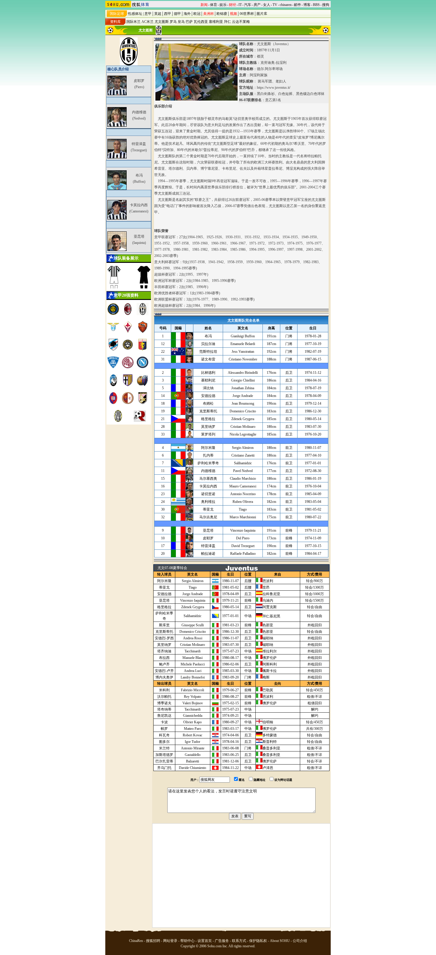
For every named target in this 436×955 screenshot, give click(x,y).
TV (275, 5)
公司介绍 (300, 941)
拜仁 (227, 22)
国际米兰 (133, 22)
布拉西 (164, 658)
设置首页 (205, 941)
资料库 (115, 22)
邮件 (297, 5)
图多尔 (164, 742)
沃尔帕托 (164, 697)
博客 (307, 5)
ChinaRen (136, 941)
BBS (316, 5)
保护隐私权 (258, 941)
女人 (266, 5)
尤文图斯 (162, 22)
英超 (157, 14)
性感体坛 (135, 14)
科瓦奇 (164, 735)
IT (240, 5)
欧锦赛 (222, 14)
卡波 (164, 722)
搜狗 (325, 5)
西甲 (167, 14)
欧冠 (197, 14)
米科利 (164, 690)
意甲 (148, 14)
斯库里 (164, 625)
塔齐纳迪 (164, 651)
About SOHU (280, 941)
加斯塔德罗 (164, 755)
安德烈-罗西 (164, 638)
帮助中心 (187, 941)
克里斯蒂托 (164, 632)
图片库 (262, 14)
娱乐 (223, 5)
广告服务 (222, 941)
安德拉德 (164, 594)
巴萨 (189, 22)
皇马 (181, 22)
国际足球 (117, 14)
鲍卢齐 (164, 664)
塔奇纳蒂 (164, 709)
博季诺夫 (164, 703)
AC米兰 (147, 22)
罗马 (173, 22)
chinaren (286, 5)
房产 (257, 5)
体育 (213, 5)
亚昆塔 (164, 600)
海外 (187, 14)
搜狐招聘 (153, 941)
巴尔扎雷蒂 (164, 761)
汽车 (247, 5)
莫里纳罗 (164, 645)
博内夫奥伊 (164, 677)
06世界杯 (247, 14)
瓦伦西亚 (201, 22)
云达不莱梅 (241, 22)
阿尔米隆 (164, 581)
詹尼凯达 (164, 716)
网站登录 (170, 941)
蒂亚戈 (164, 587)
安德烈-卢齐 (164, 671)
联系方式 (239, 941)
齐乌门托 (164, 768)
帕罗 (164, 729)
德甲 (177, 14)
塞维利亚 (216, 22)
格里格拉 (164, 607)
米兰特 (164, 748)
